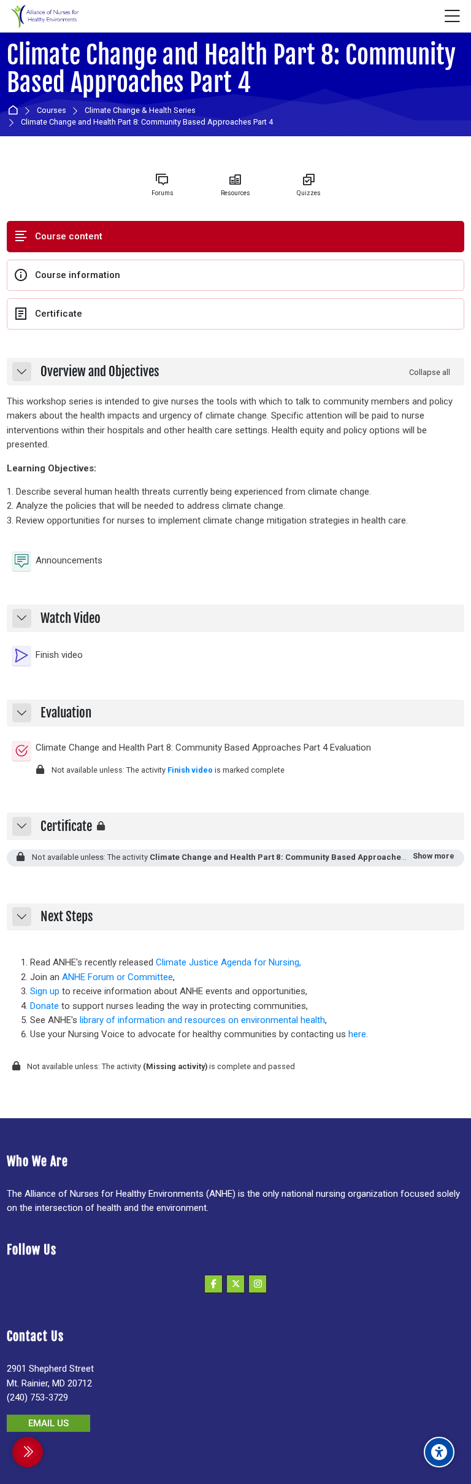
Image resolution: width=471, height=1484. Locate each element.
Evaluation (65, 713)
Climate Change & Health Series (140, 111)
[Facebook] (213, 1284)
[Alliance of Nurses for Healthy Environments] (43, 16)
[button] (21, 371)
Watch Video (70, 618)
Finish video (190, 770)
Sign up (44, 991)
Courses (51, 111)
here (357, 1034)
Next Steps (66, 917)
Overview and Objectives (99, 372)
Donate (44, 1005)
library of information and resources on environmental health (202, 1020)
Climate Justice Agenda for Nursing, (228, 962)
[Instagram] (257, 1284)
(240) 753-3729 (37, 1397)
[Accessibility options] (439, 1452)
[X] (235, 1284)
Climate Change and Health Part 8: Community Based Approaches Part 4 (231, 69)
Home (15, 111)
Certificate (66, 826)
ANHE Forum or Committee (117, 977)
